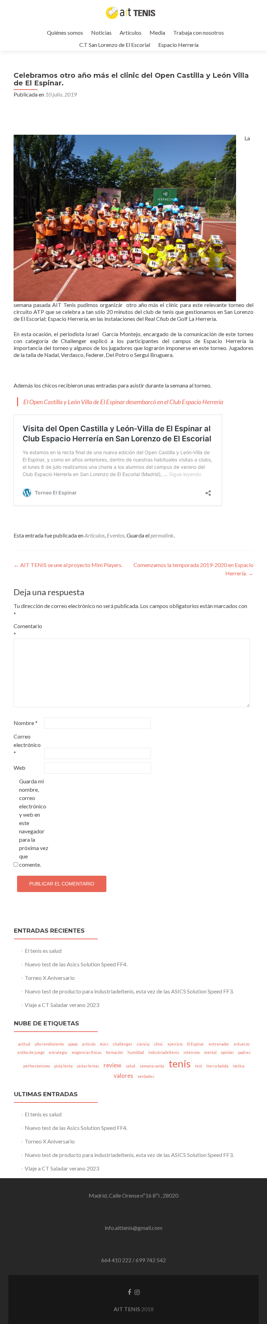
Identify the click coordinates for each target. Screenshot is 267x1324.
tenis (180, 1063)
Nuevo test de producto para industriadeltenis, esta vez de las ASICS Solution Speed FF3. (129, 991)
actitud (24, 1044)
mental (210, 1052)
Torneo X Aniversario (50, 977)
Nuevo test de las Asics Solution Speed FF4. (76, 964)
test (198, 1066)
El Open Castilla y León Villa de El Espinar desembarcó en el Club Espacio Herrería (123, 402)
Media (157, 32)
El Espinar (195, 1044)
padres (244, 1052)
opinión (227, 1052)
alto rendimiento (49, 1044)
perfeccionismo (36, 1066)
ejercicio (175, 1044)
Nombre (26, 722)
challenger (122, 1044)
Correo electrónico (27, 744)
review (112, 1065)
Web (19, 767)
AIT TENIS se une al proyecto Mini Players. (68, 564)
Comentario (28, 630)
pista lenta (63, 1066)
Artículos (130, 32)
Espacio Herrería (178, 44)
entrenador (219, 1044)
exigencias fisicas (87, 1052)
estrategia (58, 1052)
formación (114, 1052)
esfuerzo (241, 1044)
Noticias (101, 32)
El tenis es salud (43, 950)
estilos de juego (30, 1052)
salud (130, 1066)
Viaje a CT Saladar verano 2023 (62, 1004)
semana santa (152, 1066)
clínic (158, 1044)
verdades (146, 1076)
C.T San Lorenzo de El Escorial (114, 44)
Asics (104, 1044)
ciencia (143, 1044)
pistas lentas (88, 1066)
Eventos (115, 535)
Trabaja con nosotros (198, 32)
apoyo (73, 1044)
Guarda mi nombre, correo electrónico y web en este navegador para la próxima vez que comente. (33, 823)
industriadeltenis (163, 1052)
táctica (238, 1066)
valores (123, 1075)
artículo (88, 1044)
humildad (136, 1052)
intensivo (192, 1052)
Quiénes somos (65, 32)
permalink (162, 535)
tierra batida (217, 1066)
